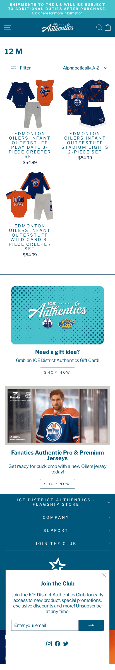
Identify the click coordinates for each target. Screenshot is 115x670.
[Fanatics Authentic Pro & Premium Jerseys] (57, 415)
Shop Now (57, 372)
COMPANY (56, 517)
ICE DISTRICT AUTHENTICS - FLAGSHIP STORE (56, 502)
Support (56, 530)
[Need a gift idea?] (57, 315)
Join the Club (56, 543)
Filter (25, 68)
